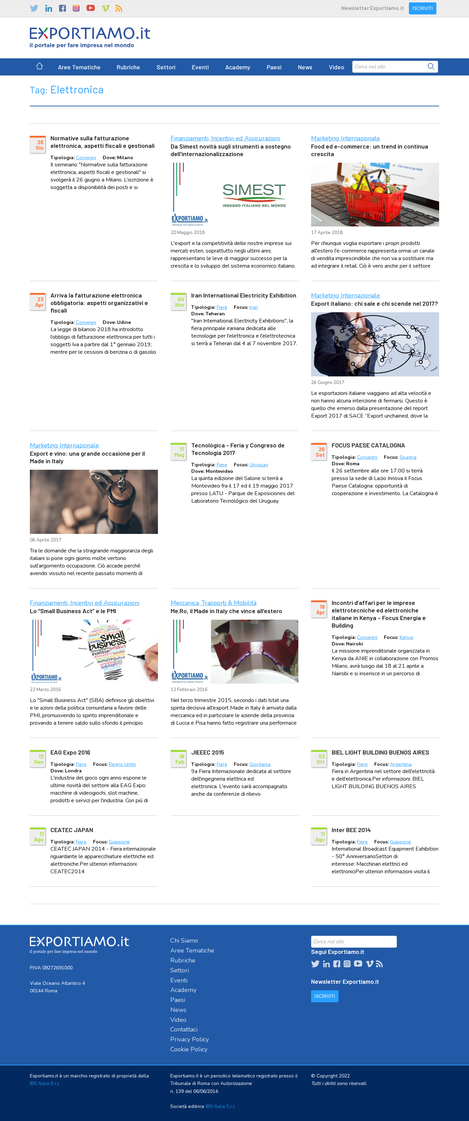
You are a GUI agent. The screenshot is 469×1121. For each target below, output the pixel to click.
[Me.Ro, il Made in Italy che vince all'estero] (235, 652)
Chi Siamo (184, 940)
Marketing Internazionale (345, 138)
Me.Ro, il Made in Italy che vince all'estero (226, 611)
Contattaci (183, 1029)
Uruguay (259, 465)
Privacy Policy (189, 1039)
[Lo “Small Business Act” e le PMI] (94, 652)
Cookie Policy (188, 1049)
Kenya (406, 637)
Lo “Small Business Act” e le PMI (73, 611)
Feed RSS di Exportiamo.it (118, 8)
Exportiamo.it (90, 37)
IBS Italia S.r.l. (45, 1083)
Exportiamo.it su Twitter (34, 8)
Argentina (401, 764)
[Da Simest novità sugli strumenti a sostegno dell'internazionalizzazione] (235, 194)
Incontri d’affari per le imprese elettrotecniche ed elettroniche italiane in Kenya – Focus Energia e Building (379, 614)
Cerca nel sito (431, 66)
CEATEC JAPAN (71, 829)
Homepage (39, 66)
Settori (166, 67)
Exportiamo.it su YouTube (91, 8)
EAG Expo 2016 (70, 752)
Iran (254, 307)
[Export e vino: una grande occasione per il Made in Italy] (94, 502)
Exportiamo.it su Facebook (62, 8)
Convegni (86, 157)
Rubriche (128, 67)
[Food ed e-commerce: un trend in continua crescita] (375, 194)
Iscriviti (422, 8)
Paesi (274, 67)
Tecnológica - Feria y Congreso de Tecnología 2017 (238, 448)
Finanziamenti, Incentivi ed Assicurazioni (225, 138)
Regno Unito (122, 764)
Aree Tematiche (79, 67)
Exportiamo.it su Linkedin (48, 8)
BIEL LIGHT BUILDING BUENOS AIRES (380, 752)
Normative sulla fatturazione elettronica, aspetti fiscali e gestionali (102, 141)
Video (336, 67)
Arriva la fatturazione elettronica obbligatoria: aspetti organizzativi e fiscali (99, 302)
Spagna (408, 457)
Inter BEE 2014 (351, 829)
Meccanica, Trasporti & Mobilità (213, 603)
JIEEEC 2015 (207, 752)
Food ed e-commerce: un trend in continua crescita (369, 149)
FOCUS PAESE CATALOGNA (368, 445)
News (305, 67)
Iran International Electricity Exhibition (243, 295)
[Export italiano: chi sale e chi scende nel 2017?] (375, 344)
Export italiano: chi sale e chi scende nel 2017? (374, 303)
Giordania (260, 764)
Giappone (119, 842)
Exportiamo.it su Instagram (76, 8)
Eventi (200, 67)
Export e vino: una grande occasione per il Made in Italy (87, 457)
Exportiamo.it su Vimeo (105, 8)
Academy (237, 67)
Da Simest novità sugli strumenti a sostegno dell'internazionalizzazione (231, 149)
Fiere (222, 307)
